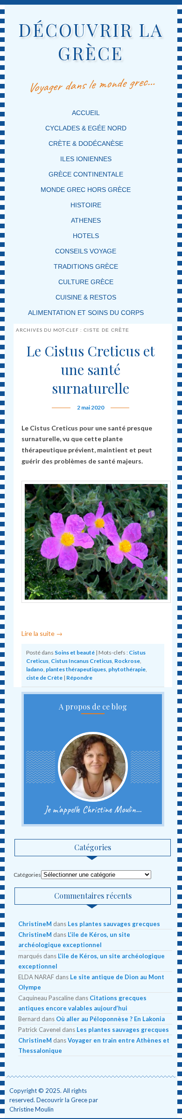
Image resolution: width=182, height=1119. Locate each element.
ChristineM (35, 924)
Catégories (27, 874)
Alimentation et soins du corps (86, 312)
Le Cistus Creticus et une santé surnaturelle (90, 369)
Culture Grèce (85, 282)
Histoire (85, 205)
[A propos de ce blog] (93, 767)
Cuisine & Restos (86, 297)
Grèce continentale (86, 174)
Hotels (86, 235)
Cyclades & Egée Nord (85, 128)
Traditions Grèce (86, 266)
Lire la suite (42, 633)
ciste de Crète (44, 677)
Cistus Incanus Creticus (81, 660)
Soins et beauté (75, 652)
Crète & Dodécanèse (86, 143)
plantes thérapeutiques (76, 669)
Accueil (86, 112)
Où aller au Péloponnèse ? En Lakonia (110, 1019)
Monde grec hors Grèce (86, 189)
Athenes (86, 220)
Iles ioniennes (86, 159)
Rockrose (127, 660)
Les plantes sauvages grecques (114, 924)
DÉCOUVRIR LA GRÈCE (90, 41)
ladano (34, 669)
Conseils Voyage (85, 251)
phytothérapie (127, 669)
